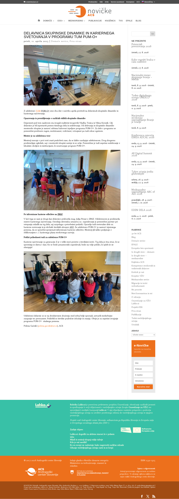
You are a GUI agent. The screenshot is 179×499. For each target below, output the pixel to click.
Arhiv (107, 2)
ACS (138, 2)
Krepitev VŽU (138, 276)
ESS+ (60, 21)
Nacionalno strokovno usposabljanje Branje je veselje (143, 118)
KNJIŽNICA (110, 21)
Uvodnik (135, 324)
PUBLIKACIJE (95, 21)
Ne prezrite (137, 289)
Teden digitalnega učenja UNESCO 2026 (141, 97)
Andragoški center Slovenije (48, 485)
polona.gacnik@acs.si (47, 326)
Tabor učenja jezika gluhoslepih (142, 172)
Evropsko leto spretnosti (142, 248)
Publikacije (136, 314)
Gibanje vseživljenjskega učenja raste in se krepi (91, 447)
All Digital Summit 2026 (142, 154)
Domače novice (59, 41)
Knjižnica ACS (138, 262)
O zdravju (136, 297)
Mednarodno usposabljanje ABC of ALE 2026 (143, 191)
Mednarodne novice (140, 279)
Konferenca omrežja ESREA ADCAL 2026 (143, 136)
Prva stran (75, 41)
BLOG (138, 21)
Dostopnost (130, 2)
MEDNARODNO (75, 21)
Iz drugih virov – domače (143, 252)
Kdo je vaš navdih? (78, 442)
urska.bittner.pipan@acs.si (145, 485)
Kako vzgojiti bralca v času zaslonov (143, 60)
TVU (121, 21)
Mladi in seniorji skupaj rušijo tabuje (86, 439)
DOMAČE (47, 21)
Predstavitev (93, 2)
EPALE (129, 21)
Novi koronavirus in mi (142, 293)
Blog (134, 237)
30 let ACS (136, 233)
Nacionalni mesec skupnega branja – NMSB (142, 77)
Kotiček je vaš (138, 272)
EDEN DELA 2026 (141, 210)
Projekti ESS (137, 307)
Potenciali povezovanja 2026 (141, 45)
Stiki (101, 2)
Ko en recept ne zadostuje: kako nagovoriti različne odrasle (97, 445)
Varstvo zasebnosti (117, 2)
